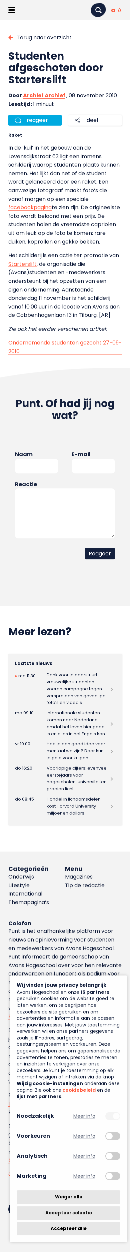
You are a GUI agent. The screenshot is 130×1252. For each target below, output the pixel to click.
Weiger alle (68, 1197)
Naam (24, 454)
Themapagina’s (28, 902)
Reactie (26, 484)
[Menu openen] (11, 10)
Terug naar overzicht (44, 37)
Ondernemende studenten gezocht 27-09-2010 (65, 347)
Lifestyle (19, 885)
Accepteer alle (69, 1228)
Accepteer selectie (68, 1213)
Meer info (84, 1116)
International (25, 894)
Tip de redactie (85, 885)
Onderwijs (21, 877)
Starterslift (22, 264)
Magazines (79, 877)
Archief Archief (44, 95)
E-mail (81, 454)
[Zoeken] (98, 10)
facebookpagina (30, 207)
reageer (37, 120)
